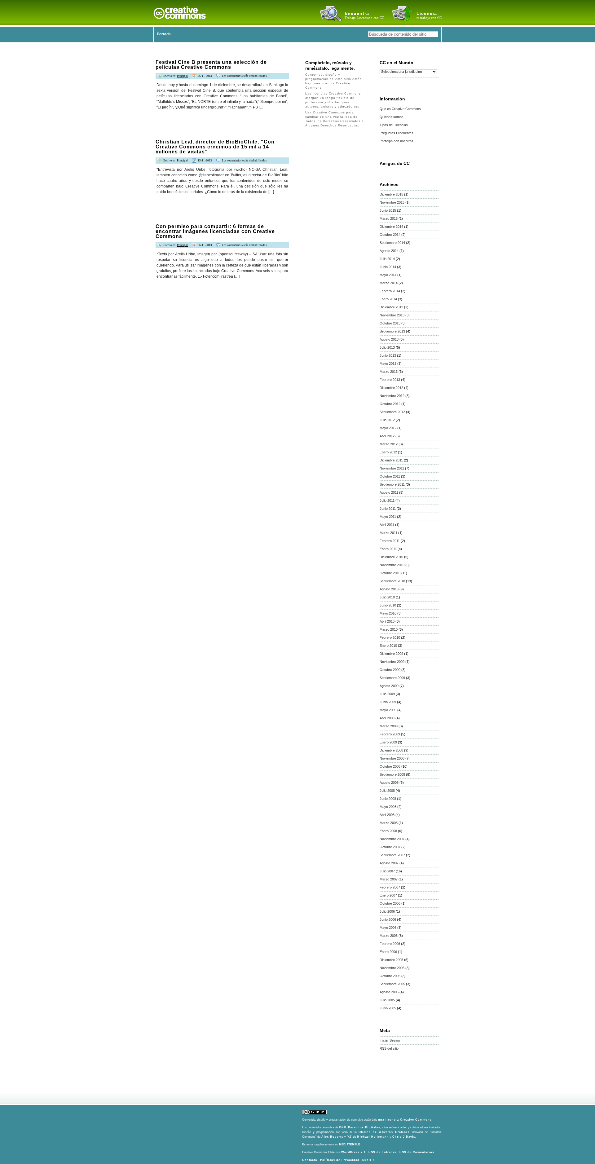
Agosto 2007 (389, 863)
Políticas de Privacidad (339, 1160)
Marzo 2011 (388, 533)
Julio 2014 (387, 259)
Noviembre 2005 (392, 968)
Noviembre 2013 (392, 315)
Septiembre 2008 (392, 774)
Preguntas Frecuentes (396, 133)
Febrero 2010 (390, 637)
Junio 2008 (388, 798)
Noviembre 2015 (392, 202)
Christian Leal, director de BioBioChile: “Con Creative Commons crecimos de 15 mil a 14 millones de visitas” (215, 146)
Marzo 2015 (389, 218)
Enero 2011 (388, 549)
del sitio (389, 1048)
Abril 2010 (387, 621)
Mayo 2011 (388, 516)
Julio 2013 (387, 347)
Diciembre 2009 (391, 653)
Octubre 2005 (390, 976)
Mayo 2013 (388, 363)
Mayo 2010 (388, 613)
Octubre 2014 (390, 234)
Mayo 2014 (388, 275)
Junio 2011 (388, 508)
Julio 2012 (387, 420)
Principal (182, 75)
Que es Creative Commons (400, 109)
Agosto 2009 (389, 686)
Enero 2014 (388, 299)
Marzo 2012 (389, 444)
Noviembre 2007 (392, 839)
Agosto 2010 (389, 589)
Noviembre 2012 (392, 396)
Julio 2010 (387, 597)
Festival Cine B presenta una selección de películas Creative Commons (211, 65)
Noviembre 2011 (392, 468)
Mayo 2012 (388, 428)
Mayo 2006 (388, 927)
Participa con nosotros (396, 141)
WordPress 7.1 (353, 1152)
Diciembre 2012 (391, 388)
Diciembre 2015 (391, 194)
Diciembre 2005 (391, 960)
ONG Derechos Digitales (359, 1127)
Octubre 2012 (390, 404)
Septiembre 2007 (392, 855)
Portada (164, 34)
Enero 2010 (388, 645)
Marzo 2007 (389, 879)
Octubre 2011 (390, 476)
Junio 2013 (388, 355)
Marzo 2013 (389, 371)
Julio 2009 (387, 694)
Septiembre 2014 (392, 243)
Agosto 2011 (389, 492)
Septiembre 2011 (392, 484)
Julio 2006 (387, 911)
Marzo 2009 (389, 726)
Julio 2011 (387, 500)
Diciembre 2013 (391, 307)
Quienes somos (391, 117)
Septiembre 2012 (392, 412)
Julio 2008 (387, 790)
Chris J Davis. (404, 1136)
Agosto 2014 (389, 251)
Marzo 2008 (389, 823)
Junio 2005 (388, 1008)
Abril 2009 (387, 718)
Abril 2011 (387, 525)
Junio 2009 (388, 702)
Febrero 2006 (390, 944)
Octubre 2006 (390, 903)
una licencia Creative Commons (405, 1119)
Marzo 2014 (389, 283)
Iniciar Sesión (390, 1040)
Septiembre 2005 (392, 984)
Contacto (309, 1160)
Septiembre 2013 (392, 331)
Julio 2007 (387, 871)
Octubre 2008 (390, 766)
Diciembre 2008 (391, 750)
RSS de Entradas (382, 1152)
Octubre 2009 (390, 670)
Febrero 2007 (390, 887)
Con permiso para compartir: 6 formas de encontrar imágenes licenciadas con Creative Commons (215, 231)
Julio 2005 (387, 1000)
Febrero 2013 (390, 379)
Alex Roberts (332, 1136)
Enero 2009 (388, 742)
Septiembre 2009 (392, 678)
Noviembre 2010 (392, 565)
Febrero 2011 (390, 541)
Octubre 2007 (390, 847)
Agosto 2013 (389, 339)
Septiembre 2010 (392, 581)
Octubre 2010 (390, 573)
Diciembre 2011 (391, 460)
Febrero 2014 (390, 291)
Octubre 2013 (390, 323)
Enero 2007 (388, 895)
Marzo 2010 (389, 629)
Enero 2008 (388, 831)
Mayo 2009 (388, 710)
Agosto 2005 (389, 992)
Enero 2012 (388, 452)
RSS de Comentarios (416, 1152)
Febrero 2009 (390, 734)
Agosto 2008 (389, 782)
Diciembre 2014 (391, 226)
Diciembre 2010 (391, 557)
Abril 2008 (387, 815)
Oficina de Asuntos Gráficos (384, 1132)
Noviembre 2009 (392, 662)
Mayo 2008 (388, 807)
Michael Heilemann (373, 1136)
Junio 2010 (388, 605)
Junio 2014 (388, 267)
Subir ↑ (368, 1160)
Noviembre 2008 (392, 758)
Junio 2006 (388, 919)
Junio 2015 (388, 210)
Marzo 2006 (389, 935)
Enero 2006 (388, 952)
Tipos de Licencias (394, 125)
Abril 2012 (387, 436)
